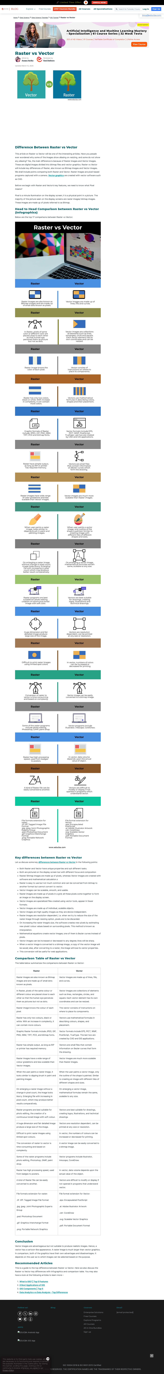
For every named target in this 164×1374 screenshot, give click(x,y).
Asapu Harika (27, 60)
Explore (29, 9)
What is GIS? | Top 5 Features (34, 1281)
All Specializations (103, 9)
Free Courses (45, 9)
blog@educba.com (151, 15)
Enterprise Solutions (93, 1312)
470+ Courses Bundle (64, 9)
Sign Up (156, 9)
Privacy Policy (8, 1370)
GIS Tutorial (54, 18)
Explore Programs (92, 1320)
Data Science (24, 18)
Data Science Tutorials (40, 18)
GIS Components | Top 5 (31, 1288)
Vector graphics (56, 175)
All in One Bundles (93, 1328)
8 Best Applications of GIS (32, 1285)
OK (48, 1359)
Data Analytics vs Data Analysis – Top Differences (44, 1292)
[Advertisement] (127, 84)
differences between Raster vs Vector (56, 862)
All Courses (84, 9)
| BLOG (13, 8)
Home (15, 18)
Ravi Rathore (49, 60)
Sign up (87, 1332)
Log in (146, 9)
